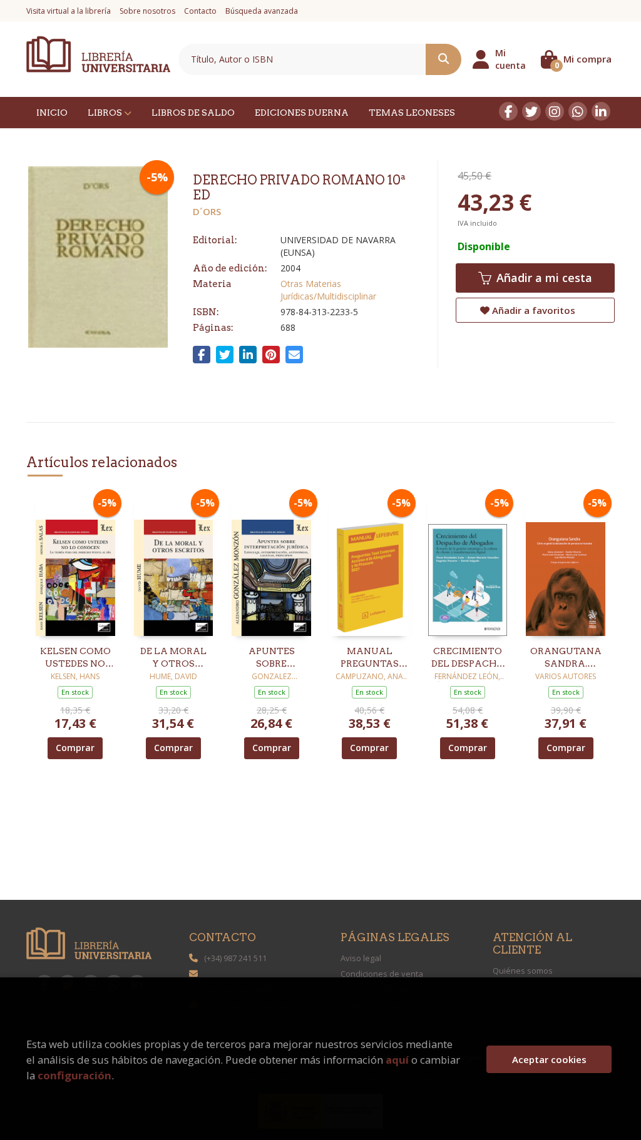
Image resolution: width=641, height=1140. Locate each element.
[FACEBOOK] (508, 111)
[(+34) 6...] (577, 111)
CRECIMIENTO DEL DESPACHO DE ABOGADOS (467, 658)
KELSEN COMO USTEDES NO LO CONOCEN (75, 658)
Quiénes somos (523, 970)
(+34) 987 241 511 (235, 958)
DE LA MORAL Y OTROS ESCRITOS (173, 658)
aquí (397, 1059)
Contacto (200, 11)
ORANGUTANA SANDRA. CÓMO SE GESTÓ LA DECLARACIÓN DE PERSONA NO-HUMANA (566, 658)
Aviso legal (361, 958)
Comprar (75, 748)
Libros (106, 113)
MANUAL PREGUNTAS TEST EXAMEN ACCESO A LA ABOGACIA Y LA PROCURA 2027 (369, 658)
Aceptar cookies (549, 1059)
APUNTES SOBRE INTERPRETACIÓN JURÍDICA (271, 658)
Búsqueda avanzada (261, 11)
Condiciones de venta (382, 973)
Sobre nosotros (147, 11)
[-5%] (75, 564)
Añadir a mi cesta (542, 277)
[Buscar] (443, 59)
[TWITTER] (531, 111)
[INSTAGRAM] (554, 111)
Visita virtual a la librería (68, 11)
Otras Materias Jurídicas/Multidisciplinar (328, 290)
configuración (74, 1075)
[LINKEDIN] (601, 111)
